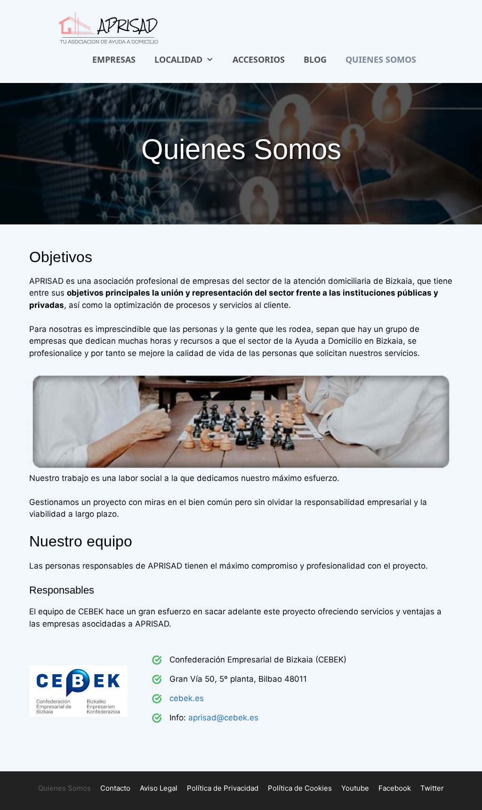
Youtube (355, 788)
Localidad (178, 59)
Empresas (114, 59)
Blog (315, 59)
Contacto (115, 788)
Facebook (394, 788)
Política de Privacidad (222, 788)
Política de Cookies (300, 788)
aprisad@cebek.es (223, 717)
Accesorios (259, 59)
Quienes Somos (380, 59)
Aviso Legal (158, 788)
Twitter (432, 788)
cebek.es (186, 698)
